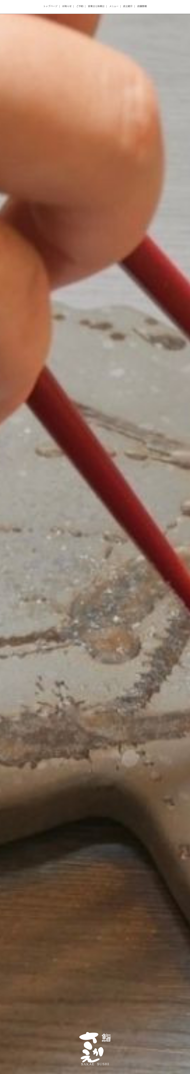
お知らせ (67, 6)
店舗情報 (142, 6)
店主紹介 (128, 6)
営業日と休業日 (96, 6)
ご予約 (79, 6)
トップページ (50, 6)
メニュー (114, 6)
